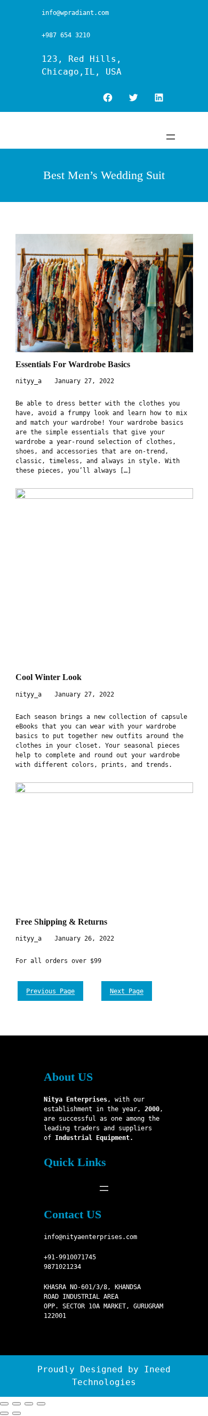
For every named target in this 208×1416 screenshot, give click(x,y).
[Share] (16, 1403)
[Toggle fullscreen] (29, 1403)
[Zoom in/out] (41, 1403)
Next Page (126, 991)
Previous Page (50, 991)
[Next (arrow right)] (16, 1413)
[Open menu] (170, 137)
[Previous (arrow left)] (4, 1413)
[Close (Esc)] (4, 1403)
